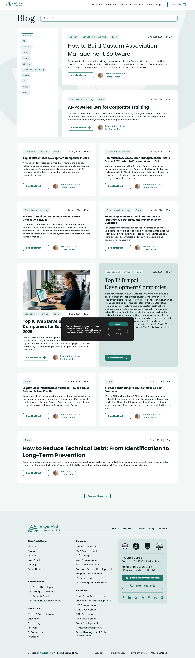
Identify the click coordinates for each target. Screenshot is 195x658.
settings (97, 332)
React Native (35, 569)
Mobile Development (88, 564)
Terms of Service (138, 652)
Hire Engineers (36, 581)
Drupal (26, 58)
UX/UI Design (83, 555)
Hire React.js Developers (42, 596)
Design (26, 52)
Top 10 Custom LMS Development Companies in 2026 (56, 158)
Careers (140, 528)
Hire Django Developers (41, 591)
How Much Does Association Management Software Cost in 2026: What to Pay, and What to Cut (137, 159)
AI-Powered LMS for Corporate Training (108, 107)
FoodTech (33, 636)
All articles (27, 35)
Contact (162, 528)
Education (33, 618)
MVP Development (86, 551)
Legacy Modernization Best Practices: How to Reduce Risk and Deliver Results (56, 389)
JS (24, 81)
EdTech (26, 64)
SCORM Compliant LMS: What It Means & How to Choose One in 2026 (53, 218)
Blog (158, 4)
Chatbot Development (89, 627)
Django (32, 551)
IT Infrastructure (85, 578)
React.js (32, 564)
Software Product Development (94, 569)
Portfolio (138, 4)
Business (26, 46)
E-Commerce (36, 632)
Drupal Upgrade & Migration (92, 582)
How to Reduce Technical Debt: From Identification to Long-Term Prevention (96, 452)
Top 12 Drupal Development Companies (135, 283)
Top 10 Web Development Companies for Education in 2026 (51, 326)
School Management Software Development (93, 634)
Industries (95, 4)
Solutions (81, 590)
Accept (118, 324)
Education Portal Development (93, 600)
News (25, 87)
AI (24, 41)
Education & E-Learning (33, 69)
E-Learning (34, 623)
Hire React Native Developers (44, 600)
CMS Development (86, 609)
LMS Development (86, 605)
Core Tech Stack (37, 541)
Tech (25, 92)
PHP (30, 573)
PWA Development (86, 618)
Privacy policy (118, 652)
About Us (114, 528)
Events (26, 75)
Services (110, 4)
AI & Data (124, 4)
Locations (99, 652)
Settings (118, 334)
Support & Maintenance (89, 573)
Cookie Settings (159, 652)
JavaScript (34, 560)
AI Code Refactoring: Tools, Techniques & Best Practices (133, 389)
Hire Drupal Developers (41, 587)
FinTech (32, 627)
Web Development (87, 560)
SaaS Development (87, 623)
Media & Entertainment (41, 614)
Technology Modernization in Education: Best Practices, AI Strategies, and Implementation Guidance (133, 220)
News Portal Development (91, 596)
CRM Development (86, 614)
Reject (118, 329)
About (149, 4)
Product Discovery (86, 546)
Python (32, 546)
